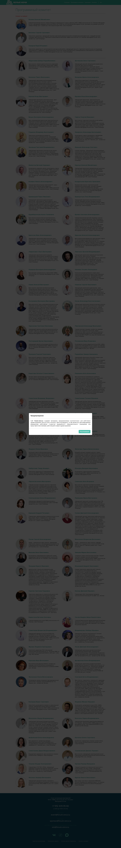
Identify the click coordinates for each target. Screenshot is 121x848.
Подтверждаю (84, 431)
